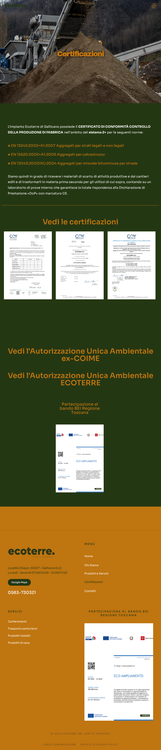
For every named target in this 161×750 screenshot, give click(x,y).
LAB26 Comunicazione (59, 744)
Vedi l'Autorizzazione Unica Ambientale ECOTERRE (80, 379)
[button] (154, 6)
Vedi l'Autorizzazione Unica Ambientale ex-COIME (80, 355)
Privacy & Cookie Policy (99, 744)
